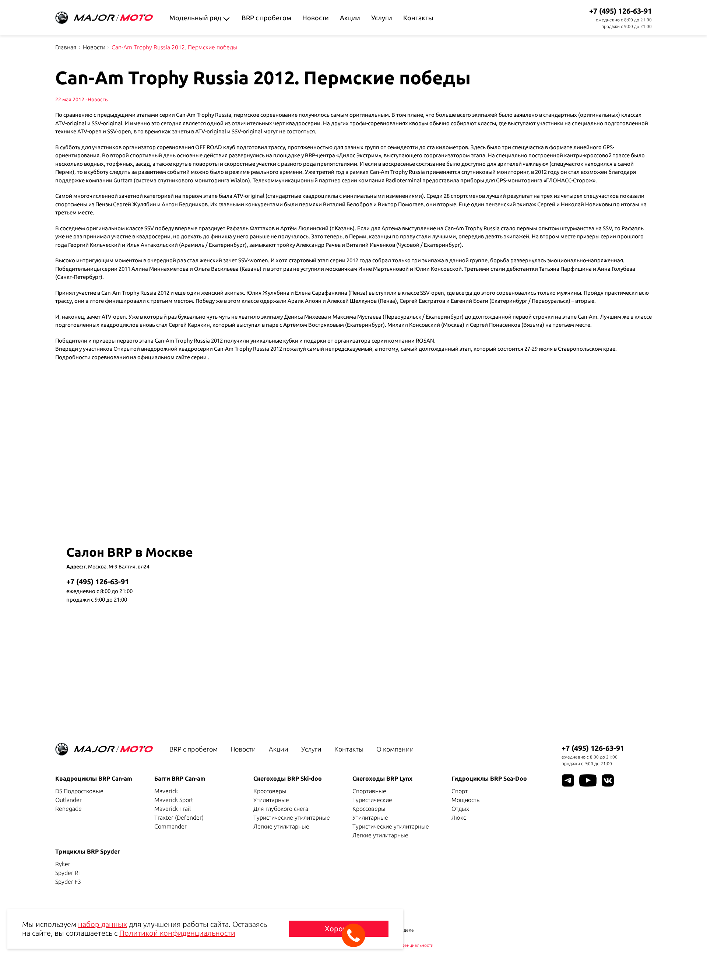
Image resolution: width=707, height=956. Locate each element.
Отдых (460, 808)
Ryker (62, 864)
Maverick (166, 791)
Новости (315, 17)
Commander (170, 826)
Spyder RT (68, 872)
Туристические (372, 799)
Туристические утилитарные (291, 817)
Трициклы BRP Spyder (87, 851)
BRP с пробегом (266, 17)
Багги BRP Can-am (179, 778)
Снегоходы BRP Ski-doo (287, 778)
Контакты (418, 17)
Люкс (458, 817)
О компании (395, 749)
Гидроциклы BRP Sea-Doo (489, 778)
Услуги (381, 17)
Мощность (465, 799)
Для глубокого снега (280, 808)
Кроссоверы (269, 791)
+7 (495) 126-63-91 (620, 11)
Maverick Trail (172, 808)
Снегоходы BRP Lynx (382, 778)
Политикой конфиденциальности (177, 933)
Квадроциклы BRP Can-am (93, 778)
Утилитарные (271, 799)
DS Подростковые (79, 791)
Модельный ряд (195, 17)
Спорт (459, 791)
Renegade (68, 808)
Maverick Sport (173, 799)
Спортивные (369, 791)
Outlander (68, 799)
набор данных (102, 924)
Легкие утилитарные (281, 826)
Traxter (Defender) (179, 817)
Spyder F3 (68, 881)
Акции (350, 17)
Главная (66, 47)
